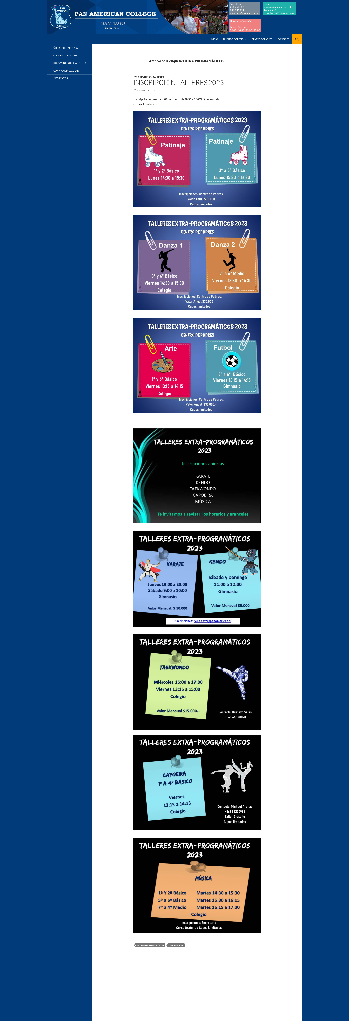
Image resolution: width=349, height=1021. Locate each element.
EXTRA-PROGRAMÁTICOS (150, 945)
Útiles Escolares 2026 (65, 47)
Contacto (283, 39)
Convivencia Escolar (66, 70)
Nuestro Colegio (233, 39)
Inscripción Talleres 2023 (178, 82)
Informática (60, 78)
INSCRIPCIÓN (176, 945)
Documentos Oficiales (66, 63)
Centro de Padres (262, 39)
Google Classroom (65, 55)
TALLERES (158, 77)
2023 (136, 77)
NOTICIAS (146, 77)
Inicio (214, 39)
